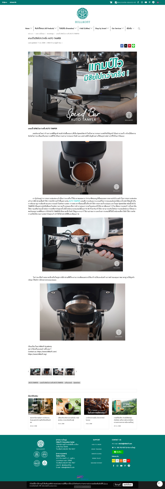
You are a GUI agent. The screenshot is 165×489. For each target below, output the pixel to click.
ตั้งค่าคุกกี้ (117, 485)
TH (160, 2)
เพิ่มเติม (129, 28)
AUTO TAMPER (74, 201)
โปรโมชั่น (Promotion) (67, 28)
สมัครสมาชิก (13, 2)
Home (27, 28)
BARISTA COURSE (96, 453)
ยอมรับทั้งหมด (128, 485)
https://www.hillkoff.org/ (37, 354)
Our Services (117, 28)
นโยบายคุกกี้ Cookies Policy (49, 486)
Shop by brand (101, 28)
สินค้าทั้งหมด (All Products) (45, 28)
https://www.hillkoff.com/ (47, 352)
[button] (139, 28)
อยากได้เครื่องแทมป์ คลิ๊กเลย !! (39, 349)
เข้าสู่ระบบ (4, 2)
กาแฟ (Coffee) (85, 28)
